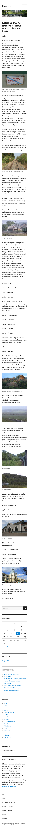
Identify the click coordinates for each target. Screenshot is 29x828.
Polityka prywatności (9, 786)
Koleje (6, 710)
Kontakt (4, 818)
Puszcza (6, 728)
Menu (24, 6)
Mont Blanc (7, 676)
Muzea (6, 714)
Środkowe (7, 730)
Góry (5, 705)
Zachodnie (7, 737)
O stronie (7, 719)
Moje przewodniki (7, 810)
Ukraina (6, 733)
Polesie (6, 724)
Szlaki (4, 798)
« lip (7, 647)
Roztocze (6, 6)
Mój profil (5, 661)
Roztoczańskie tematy (8, 802)
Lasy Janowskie (9, 712)
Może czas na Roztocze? (11, 674)
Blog (5, 703)
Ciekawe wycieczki (7, 806)
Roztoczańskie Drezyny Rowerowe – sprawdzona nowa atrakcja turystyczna (15, 681)
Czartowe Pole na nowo (11, 690)
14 (18, 633)
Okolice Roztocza (9, 721)
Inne (5, 708)
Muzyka (6, 717)
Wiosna (6, 735)
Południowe (7, 726)
